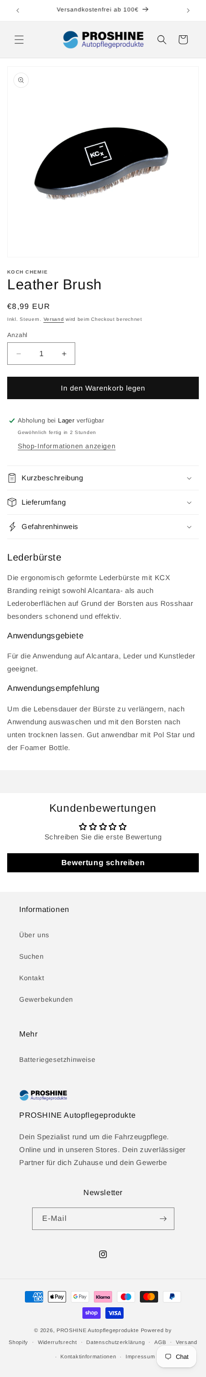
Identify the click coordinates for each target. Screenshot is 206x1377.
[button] (19, 39)
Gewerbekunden (46, 999)
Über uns (34, 935)
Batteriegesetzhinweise (57, 1059)
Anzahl (17, 335)
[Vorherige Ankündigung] (17, 10)
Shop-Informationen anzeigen (66, 446)
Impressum (140, 1356)
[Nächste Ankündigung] (188, 10)
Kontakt (31, 978)
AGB (160, 1342)
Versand (54, 319)
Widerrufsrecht (57, 1342)
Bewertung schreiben (103, 862)
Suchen (31, 956)
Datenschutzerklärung (115, 1342)
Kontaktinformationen (88, 1356)
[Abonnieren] (163, 1219)
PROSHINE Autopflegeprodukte (98, 1330)
